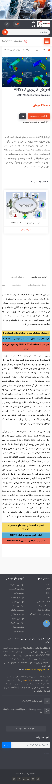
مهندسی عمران (18, 627)
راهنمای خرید (44, 605)
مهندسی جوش (18, 605)
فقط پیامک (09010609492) (12, 41)
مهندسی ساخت (17, 597)
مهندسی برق (19, 631)
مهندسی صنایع (18, 618)
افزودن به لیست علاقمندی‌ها (34, 122)
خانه (48, 597)
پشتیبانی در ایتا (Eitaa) (40, 614)
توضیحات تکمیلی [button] (39, 277)
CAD (48, 584)
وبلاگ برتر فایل (43, 610)
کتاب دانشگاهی (43, 601)
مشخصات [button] (16, 285)
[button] (16, 24)
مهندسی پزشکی (17, 614)
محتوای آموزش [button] (17, 277)
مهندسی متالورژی (17, 622)
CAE (48, 593)
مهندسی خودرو (18, 601)
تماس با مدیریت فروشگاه (26, 728)
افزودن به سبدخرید (37, 116)
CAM (48, 589)
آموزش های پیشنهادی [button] (37, 285)
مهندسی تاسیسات (16, 589)
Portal (18, 773)
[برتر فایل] (43, 24)
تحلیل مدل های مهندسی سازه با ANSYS (26, 222)
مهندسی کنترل (18, 593)
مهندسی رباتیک (17, 610)
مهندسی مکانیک (17, 584)
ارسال (6, 744)
